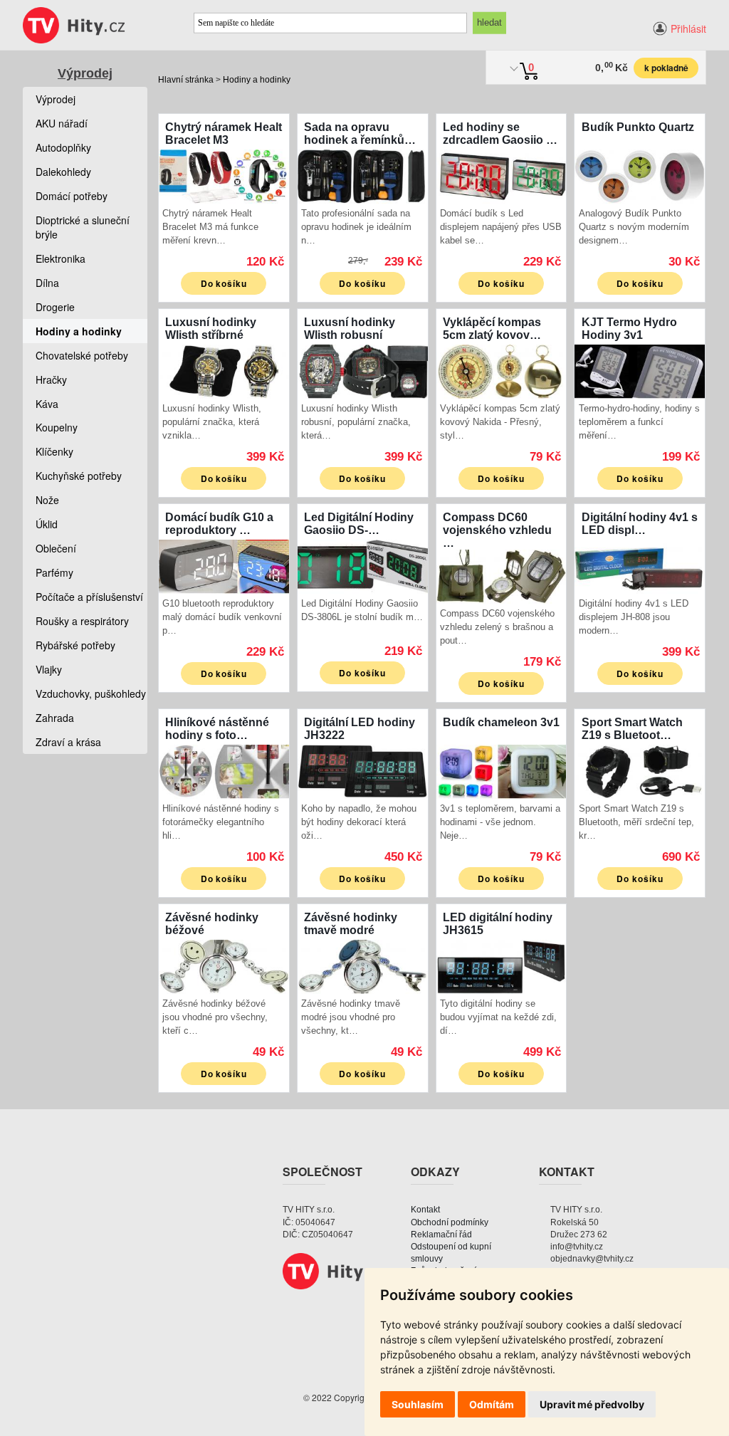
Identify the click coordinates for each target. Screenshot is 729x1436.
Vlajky (49, 669)
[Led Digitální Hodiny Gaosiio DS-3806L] (363, 565)
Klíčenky (54, 451)
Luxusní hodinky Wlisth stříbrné (210, 328)
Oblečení (56, 548)
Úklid (47, 524)
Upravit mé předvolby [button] (592, 1404)
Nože (47, 500)
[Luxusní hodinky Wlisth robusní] (363, 370)
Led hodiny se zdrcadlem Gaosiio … (500, 133)
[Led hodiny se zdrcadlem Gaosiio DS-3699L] (501, 175)
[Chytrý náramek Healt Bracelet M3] (224, 175)
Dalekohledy (63, 171)
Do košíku (224, 283)
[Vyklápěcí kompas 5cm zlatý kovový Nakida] (501, 370)
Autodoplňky (63, 147)
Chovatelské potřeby (82, 355)
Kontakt (425, 1210)
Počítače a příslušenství (89, 596)
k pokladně (666, 67)
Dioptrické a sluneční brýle (83, 227)
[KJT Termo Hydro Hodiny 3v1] (640, 370)
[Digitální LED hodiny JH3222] (363, 770)
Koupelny (57, 427)
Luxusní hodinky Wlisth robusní (349, 328)
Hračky (51, 379)
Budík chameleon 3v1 (501, 722)
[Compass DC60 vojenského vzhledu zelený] (501, 575)
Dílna (47, 283)
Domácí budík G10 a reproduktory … (219, 523)
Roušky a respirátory (82, 621)
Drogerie (55, 307)
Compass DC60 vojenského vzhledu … (497, 530)
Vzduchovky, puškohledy (91, 693)
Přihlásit (688, 28)
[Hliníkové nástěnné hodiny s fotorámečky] (224, 770)
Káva (47, 404)
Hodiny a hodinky (256, 80)
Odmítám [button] (491, 1404)
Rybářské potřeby (75, 645)
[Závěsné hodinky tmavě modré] (363, 965)
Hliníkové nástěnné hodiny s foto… (217, 728)
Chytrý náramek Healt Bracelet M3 (223, 133)
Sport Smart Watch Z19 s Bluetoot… (632, 728)
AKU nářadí (62, 123)
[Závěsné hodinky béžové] (224, 965)
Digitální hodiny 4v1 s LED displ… (640, 523)
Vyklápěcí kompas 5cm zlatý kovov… (492, 328)
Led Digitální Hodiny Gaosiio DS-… (359, 523)
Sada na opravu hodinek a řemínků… (360, 133)
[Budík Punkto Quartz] (640, 175)
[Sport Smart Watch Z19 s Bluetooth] (640, 770)
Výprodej (85, 73)
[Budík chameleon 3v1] (501, 770)
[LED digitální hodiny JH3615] (501, 965)
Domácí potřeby (71, 196)
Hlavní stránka (186, 80)
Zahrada (55, 718)
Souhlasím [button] (418, 1404)
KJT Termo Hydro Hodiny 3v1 (629, 328)
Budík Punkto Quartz (638, 127)
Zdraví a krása (68, 742)
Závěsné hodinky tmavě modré (350, 923)
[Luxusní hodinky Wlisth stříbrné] (224, 370)
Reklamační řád (441, 1235)
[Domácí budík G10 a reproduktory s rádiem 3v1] (224, 565)
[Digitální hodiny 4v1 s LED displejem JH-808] (640, 565)
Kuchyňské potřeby (79, 475)
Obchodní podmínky (449, 1222)
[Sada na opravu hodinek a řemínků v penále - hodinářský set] (363, 175)
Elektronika (60, 258)
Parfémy (54, 572)
